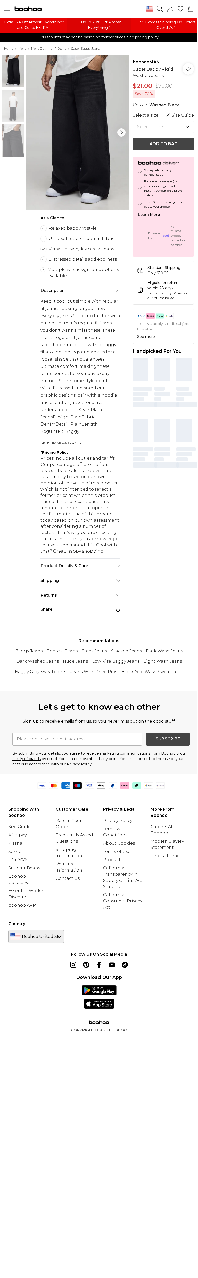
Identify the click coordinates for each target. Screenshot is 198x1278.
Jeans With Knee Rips (93, 671)
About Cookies (119, 843)
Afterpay (17, 835)
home (8, 48)
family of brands (26, 758)
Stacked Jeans (126, 651)
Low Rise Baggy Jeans (115, 661)
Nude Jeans (75, 661)
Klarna (15, 843)
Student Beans (24, 868)
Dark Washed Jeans (37, 661)
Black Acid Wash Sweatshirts (152, 671)
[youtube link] (112, 965)
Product (112, 859)
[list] (77, 132)
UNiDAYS (18, 859)
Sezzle (14, 851)
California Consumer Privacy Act (122, 901)
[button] (149, 9)
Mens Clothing (42, 48)
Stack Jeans (94, 651)
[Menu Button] (7, 9)
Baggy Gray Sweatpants (40, 671)
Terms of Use (116, 851)
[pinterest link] (86, 965)
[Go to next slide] (121, 132)
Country (16, 923)
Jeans (62, 48)
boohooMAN (146, 62)
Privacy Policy (117, 820)
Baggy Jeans (29, 651)
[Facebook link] (99, 965)
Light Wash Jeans (163, 661)
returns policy (163, 298)
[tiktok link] (125, 965)
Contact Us (68, 878)
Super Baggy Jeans (85, 48)
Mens (22, 48)
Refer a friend (165, 855)
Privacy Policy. (80, 764)
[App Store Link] (99, 997)
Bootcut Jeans (62, 651)
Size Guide (19, 826)
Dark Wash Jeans (164, 651)
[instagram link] (73, 965)
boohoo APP (22, 905)
